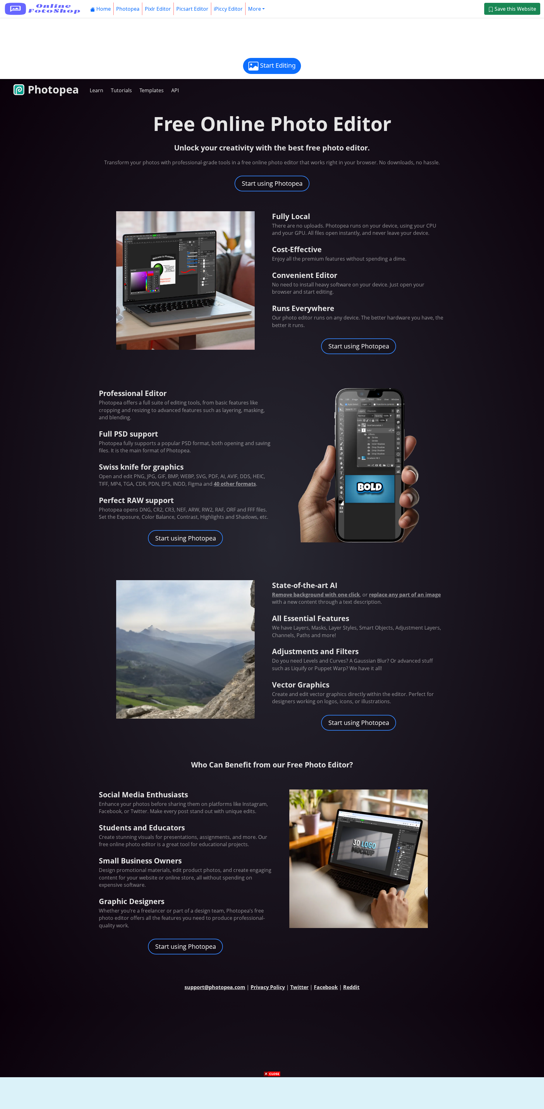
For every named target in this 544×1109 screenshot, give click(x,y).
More (254, 8)
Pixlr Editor (158, 8)
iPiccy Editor (228, 8)
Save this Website (514, 8)
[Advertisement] (272, 37)
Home (103, 8)
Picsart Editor (192, 8)
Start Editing (277, 65)
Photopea (127, 8)
